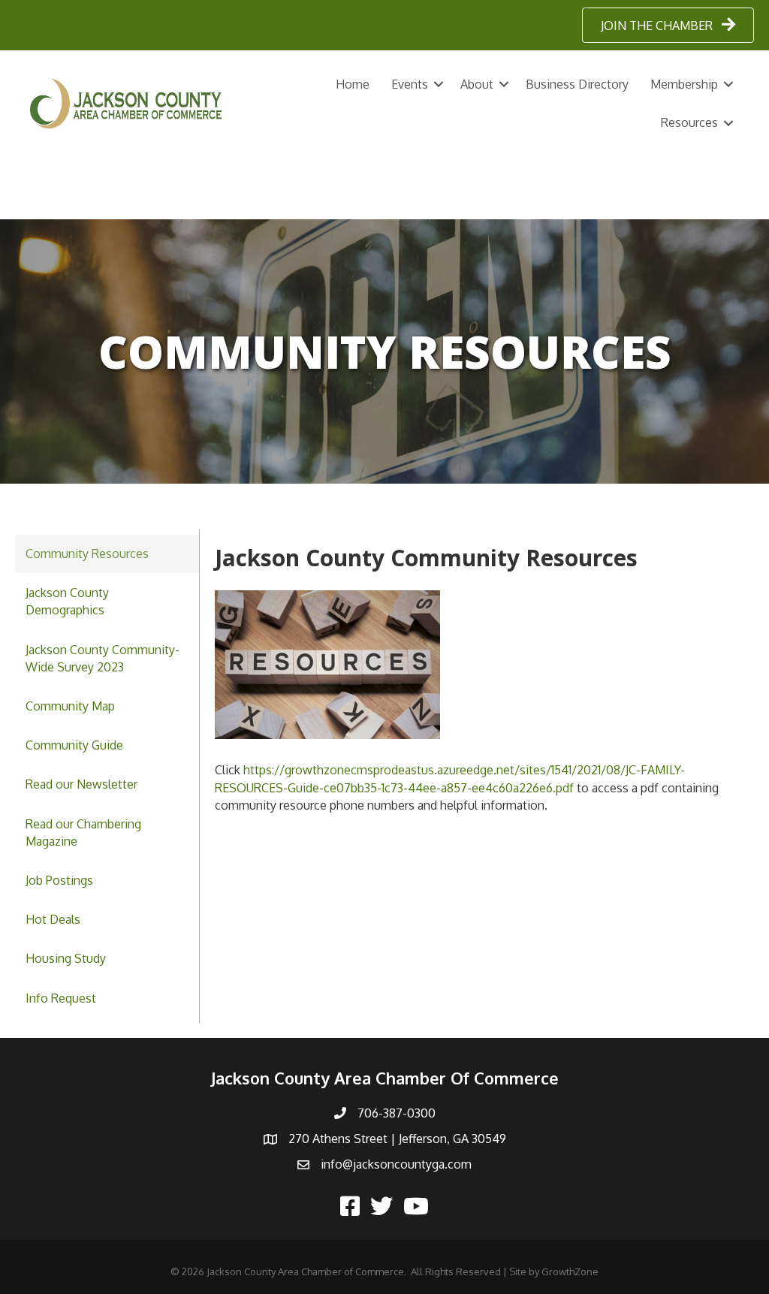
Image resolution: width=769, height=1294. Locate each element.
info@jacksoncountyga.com (396, 1164)
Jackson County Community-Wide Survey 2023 (102, 658)
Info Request (61, 998)
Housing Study (66, 958)
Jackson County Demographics (67, 601)
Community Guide (74, 745)
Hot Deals (53, 919)
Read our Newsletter (81, 784)
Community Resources (87, 553)
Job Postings (59, 880)
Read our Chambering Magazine (83, 832)
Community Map (70, 705)
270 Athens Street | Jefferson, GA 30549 (397, 1138)
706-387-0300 (396, 1113)
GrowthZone (570, 1271)
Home (352, 84)
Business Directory (577, 84)
